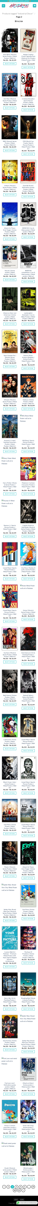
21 (19, 1190)
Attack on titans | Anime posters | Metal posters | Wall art (28, 1085)
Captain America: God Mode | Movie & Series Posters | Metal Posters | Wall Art (28, 528)
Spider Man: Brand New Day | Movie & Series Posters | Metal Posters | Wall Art (10, 912)
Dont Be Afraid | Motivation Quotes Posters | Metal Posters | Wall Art (28, 188)
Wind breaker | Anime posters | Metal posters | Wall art (28, 1170)
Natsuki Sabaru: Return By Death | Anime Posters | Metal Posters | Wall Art (28, 699)
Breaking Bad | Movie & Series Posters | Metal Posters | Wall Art (28, 1001)
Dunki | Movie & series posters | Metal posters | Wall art (10, 1170)
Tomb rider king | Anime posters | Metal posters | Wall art (28, 1128)
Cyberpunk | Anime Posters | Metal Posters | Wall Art (9, 741)
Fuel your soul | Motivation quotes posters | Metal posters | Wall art (10, 1085)
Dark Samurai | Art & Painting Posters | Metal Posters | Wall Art (28, 655)
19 (33, 1187)
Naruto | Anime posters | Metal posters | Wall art (9, 272)
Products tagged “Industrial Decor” (17, 13)
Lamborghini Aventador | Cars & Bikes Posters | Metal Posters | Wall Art (28, 315)
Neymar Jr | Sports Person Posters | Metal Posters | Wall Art (9, 528)
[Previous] (4, 1187)
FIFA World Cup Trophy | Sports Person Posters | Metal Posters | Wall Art (28, 145)
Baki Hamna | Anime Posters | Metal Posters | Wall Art (9, 697)
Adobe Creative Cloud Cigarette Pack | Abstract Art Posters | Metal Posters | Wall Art (28, 58)
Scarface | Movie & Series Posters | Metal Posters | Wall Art (10, 654)
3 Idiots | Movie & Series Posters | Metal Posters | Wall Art (10, 187)
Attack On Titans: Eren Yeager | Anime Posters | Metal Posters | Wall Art (9, 230)
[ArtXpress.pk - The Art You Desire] (19, 6)
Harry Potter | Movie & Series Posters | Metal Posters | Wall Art (10, 485)
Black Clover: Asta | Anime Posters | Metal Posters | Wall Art (9, 785)
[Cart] (34, 6)
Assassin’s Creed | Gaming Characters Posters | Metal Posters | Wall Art (9, 443)
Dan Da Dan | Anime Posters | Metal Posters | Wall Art (9, 1042)
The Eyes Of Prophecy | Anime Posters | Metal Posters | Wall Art (28, 954)
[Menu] (3, 6)
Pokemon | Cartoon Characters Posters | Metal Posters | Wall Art (28, 485)
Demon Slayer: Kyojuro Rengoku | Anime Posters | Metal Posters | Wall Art (28, 359)
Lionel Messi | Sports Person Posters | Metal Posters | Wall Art (9, 570)
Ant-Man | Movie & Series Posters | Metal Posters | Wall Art (10, 100)
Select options (10, 63)
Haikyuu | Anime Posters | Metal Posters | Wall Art (28, 401)
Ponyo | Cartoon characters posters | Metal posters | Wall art (9, 1128)
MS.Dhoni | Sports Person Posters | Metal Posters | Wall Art (28, 443)
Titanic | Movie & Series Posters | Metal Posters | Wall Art (10, 869)
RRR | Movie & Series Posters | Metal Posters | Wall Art (10, 143)
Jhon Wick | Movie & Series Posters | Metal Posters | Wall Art (10, 56)
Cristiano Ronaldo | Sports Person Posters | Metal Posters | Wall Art (28, 101)
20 (15, 1190)
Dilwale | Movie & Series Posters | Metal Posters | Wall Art (10, 401)
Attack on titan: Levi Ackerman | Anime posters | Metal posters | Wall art (9, 315)
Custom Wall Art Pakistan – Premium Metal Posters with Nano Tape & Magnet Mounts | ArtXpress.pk (10, 956)
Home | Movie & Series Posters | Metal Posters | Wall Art (28, 612)
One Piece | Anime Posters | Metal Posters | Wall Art (10, 826)
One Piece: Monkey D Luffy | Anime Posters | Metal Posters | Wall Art (28, 570)
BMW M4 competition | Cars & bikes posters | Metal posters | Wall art (28, 273)
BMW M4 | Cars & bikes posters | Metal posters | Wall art (28, 230)
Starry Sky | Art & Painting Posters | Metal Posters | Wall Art (9, 1001)
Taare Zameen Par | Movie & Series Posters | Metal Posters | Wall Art (10, 358)
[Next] (23, 1190)
